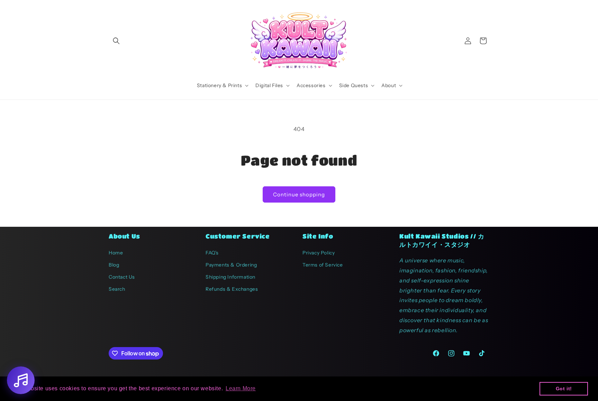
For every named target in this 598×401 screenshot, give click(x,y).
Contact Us (122, 277)
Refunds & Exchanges (232, 289)
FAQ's (212, 253)
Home (116, 253)
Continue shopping (299, 194)
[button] (116, 40)
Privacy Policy (318, 253)
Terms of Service (322, 265)
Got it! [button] (564, 388)
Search (117, 289)
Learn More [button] (241, 388)
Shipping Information (230, 277)
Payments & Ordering (231, 265)
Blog (114, 265)
